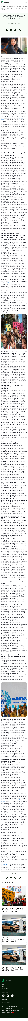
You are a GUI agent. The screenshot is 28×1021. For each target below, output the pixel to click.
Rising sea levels (13, 283)
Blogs (3, 6)
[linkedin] (11, 30)
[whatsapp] (6, 30)
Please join (5, 864)
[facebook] (15, 30)
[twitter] (19, 30)
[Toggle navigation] (26, 2)
